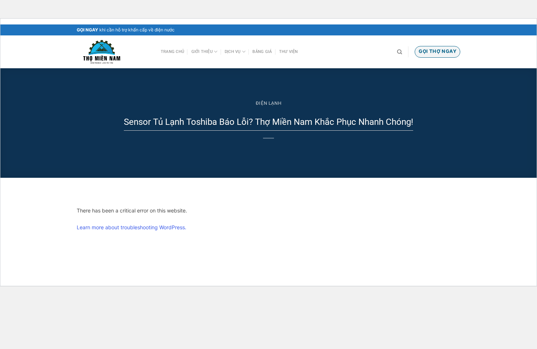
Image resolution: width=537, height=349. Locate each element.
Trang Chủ (172, 51)
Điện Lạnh (269, 103)
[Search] (399, 51)
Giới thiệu (202, 51)
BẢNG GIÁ (262, 51)
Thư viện (288, 51)
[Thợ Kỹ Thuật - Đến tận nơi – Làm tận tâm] (113, 51)
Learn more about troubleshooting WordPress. (131, 227)
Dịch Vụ (233, 51)
